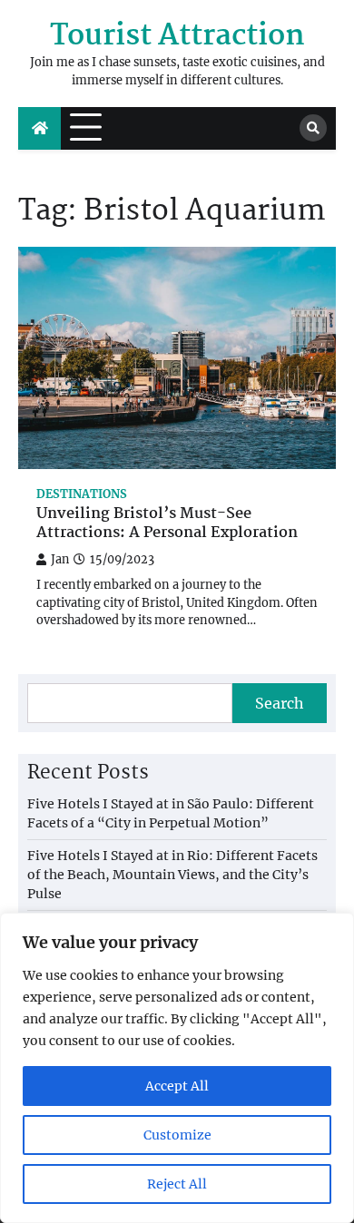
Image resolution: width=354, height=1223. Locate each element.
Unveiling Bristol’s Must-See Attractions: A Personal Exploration (167, 524)
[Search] (313, 128)
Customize (177, 1135)
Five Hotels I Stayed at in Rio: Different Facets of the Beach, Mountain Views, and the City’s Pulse (172, 874)
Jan (60, 559)
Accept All (177, 1086)
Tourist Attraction (177, 37)
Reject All (177, 1184)
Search (279, 703)
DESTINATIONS (81, 494)
